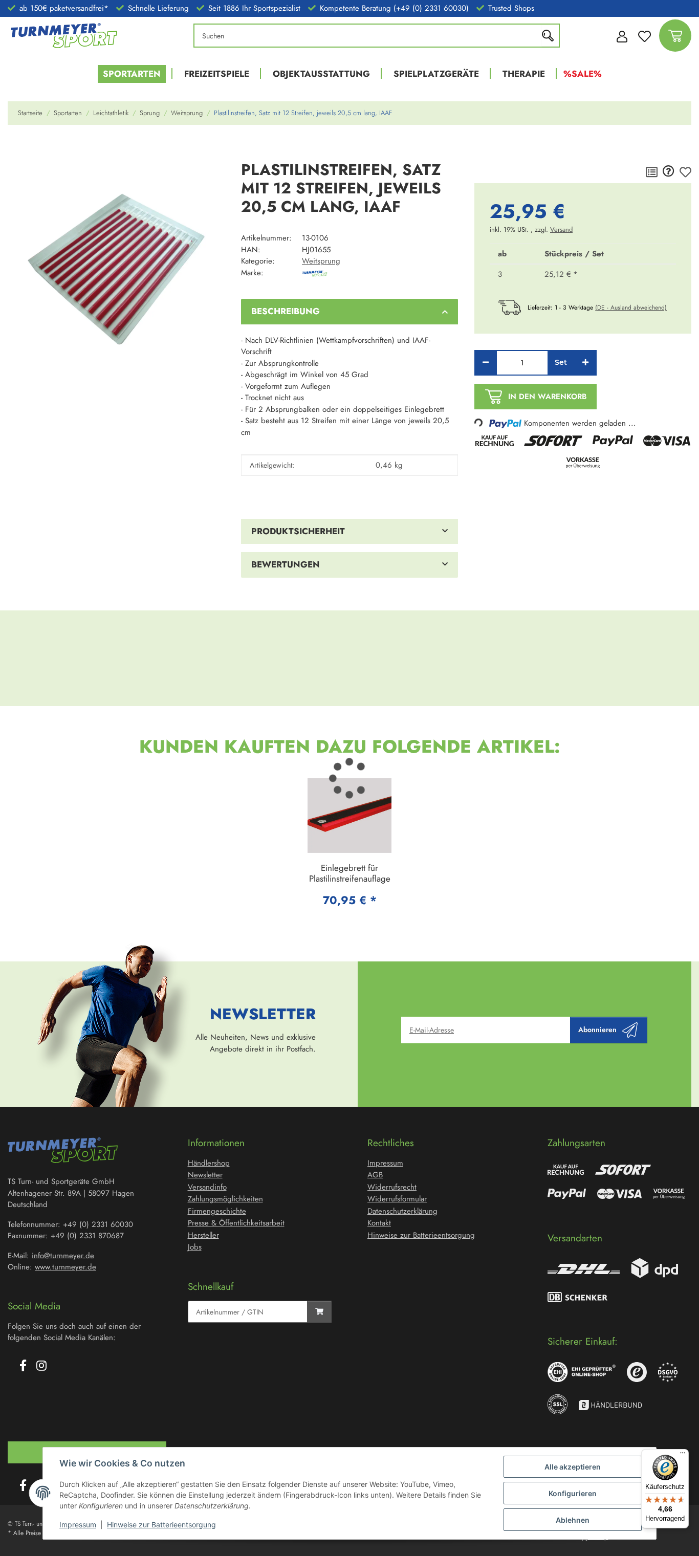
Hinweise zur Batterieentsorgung (161, 1524)
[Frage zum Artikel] (668, 172)
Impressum (77, 1524)
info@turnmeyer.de (63, 1255)
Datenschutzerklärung (402, 1211)
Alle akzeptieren (572, 1466)
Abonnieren (597, 1029)
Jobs (195, 1247)
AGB (375, 1174)
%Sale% (582, 74)
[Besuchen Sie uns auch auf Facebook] (23, 1366)
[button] (619, 36)
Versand (561, 229)
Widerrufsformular (397, 1198)
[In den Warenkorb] (16, 147)
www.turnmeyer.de (65, 1267)
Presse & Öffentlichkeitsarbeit (236, 1223)
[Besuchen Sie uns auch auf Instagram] (41, 1366)
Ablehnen (572, 1520)
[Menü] (682, 1455)
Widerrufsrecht (392, 1187)
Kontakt (379, 1223)
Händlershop (209, 1163)
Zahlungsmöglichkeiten (225, 1198)
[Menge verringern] (485, 363)
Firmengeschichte (217, 1211)
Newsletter (205, 1174)
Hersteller (203, 1235)
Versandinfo (207, 1187)
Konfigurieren (573, 1493)
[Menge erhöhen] (585, 363)
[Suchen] (550, 36)
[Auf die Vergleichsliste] (652, 172)
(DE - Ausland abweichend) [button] (631, 307)
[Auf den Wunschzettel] (685, 172)
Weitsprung (321, 261)
